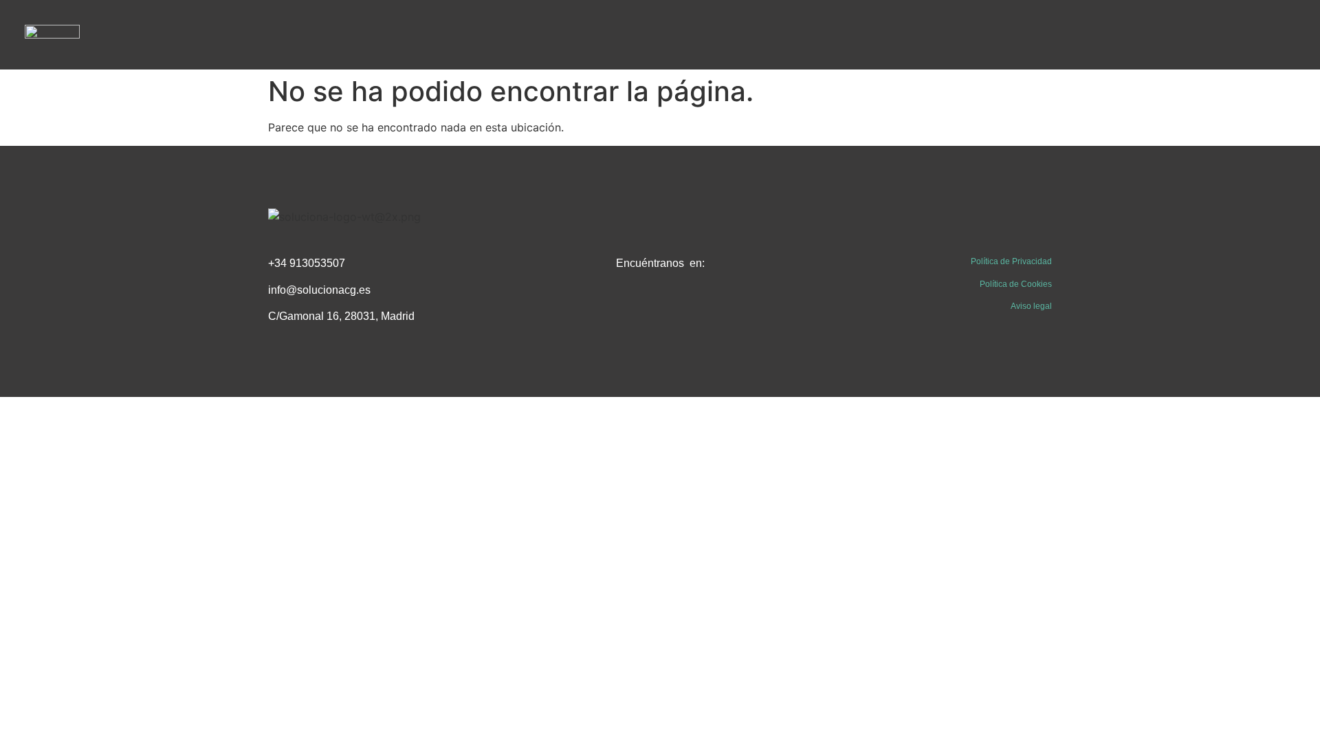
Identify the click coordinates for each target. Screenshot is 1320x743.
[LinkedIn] (660, 309)
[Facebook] (629, 309)
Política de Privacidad (1011, 261)
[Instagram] (691, 309)
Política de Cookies (1016, 284)
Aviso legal (1031, 306)
